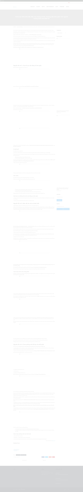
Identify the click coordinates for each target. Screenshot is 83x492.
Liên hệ (15, 475)
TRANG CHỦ (33, 6)
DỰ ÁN (57, 6)
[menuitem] (1, 1)
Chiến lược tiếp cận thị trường (33, 475)
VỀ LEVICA (38, 6)
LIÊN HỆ (67, 6)
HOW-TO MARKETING (50, 6)
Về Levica (15, 471)
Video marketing (30, 472)
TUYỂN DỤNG (62, 6)
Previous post (24, 460)
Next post (44, 460)
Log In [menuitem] (3, 0)
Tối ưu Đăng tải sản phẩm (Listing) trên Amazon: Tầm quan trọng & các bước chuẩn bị (63, 189)
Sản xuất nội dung (31, 471)
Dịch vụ (43, 6)
